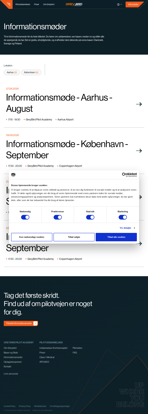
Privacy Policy (25, 406)
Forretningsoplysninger (60, 406)
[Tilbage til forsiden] (74, 4)
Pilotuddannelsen (22, 4)
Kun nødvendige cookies (31, 237)
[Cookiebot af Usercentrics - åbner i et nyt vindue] (124, 175)
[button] (6, 4)
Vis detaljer (125, 228)
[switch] (58, 217)
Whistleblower (40, 406)
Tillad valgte (74, 237)
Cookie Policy (9, 406)
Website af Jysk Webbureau (43, 410)
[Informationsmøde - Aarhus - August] (74, 104)
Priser (36, 4)
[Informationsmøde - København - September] (74, 151)
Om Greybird (48, 4)
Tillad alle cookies (116, 237)
